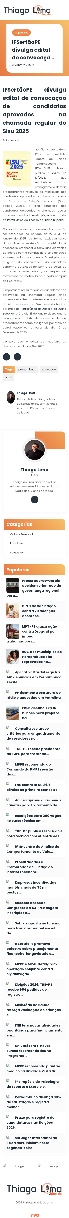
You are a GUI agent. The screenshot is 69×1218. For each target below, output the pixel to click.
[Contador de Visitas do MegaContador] (34, 1215)
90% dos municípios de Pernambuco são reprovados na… (42, 656)
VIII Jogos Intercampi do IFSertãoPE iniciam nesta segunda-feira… (31, 1143)
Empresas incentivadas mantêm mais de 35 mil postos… (31, 887)
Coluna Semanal (21, 534)
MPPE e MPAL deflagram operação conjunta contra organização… (31, 969)
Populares (21, 32)
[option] (17, 1169)
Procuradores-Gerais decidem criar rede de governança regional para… (33, 588)
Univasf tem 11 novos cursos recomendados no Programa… (28, 1050)
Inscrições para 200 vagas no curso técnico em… (33, 818)
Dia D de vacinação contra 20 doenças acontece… (39, 611)
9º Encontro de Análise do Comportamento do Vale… (32, 849)
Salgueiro (16, 552)
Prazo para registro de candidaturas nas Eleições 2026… (30, 1122)
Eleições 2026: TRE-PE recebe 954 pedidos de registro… (29, 989)
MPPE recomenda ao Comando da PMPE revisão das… (29, 769)
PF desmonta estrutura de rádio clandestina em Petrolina (33, 695)
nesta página (41, 215)
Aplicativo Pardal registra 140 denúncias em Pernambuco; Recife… (34, 677)
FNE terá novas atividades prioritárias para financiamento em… (34, 1030)
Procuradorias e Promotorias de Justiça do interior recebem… (29, 867)
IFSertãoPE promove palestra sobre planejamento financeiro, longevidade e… (32, 948)
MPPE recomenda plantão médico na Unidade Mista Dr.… (33, 1068)
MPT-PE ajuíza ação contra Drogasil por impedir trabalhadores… (31, 634)
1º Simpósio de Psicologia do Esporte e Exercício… (32, 1084)
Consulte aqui (13, 341)
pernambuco (27, 369)
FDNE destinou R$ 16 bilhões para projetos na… (41, 713)
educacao (49, 369)
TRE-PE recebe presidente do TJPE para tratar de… (33, 751)
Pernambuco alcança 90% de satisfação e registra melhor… (33, 1102)
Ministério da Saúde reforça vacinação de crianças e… (33, 1010)
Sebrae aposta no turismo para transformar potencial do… (33, 928)
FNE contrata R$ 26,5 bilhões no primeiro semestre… (33, 787)
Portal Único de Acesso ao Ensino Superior (35, 220)
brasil (8, 377)
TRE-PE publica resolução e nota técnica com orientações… (34, 833)
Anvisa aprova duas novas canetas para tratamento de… (33, 802)
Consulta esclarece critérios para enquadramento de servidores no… (33, 733)
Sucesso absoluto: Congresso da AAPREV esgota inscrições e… (32, 908)
